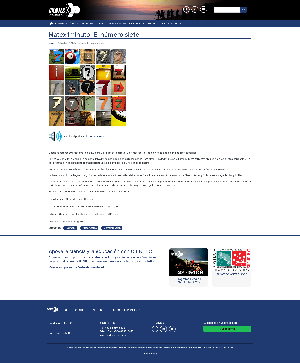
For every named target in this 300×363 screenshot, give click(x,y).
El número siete (95, 136)
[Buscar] (243, 10)
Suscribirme (227, 328)
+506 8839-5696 (115, 327)
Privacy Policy (150, 353)
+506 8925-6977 (123, 331)
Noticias (87, 23)
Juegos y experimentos (111, 23)
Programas (136, 23)
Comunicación (112, 227)
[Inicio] (114, 10)
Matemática (90, 227)
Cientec (80, 310)
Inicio (51, 43)
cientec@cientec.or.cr (113, 335)
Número (71, 227)
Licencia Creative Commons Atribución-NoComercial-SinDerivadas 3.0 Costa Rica (160, 347)
